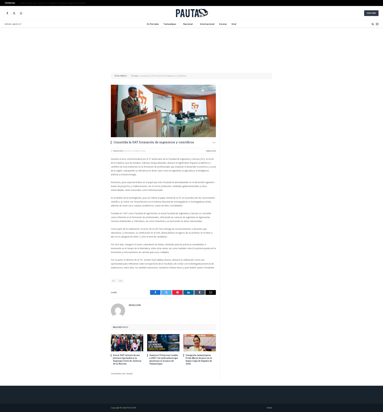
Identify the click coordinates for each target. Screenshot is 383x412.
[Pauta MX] (191, 13)
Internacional (207, 24)
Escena (223, 24)
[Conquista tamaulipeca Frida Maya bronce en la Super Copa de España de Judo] (199, 342)
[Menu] (377, 24)
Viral (233, 24)
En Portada (153, 24)
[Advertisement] (191, 50)
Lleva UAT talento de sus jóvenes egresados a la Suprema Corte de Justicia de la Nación (127, 359)
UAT (121, 280)
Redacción (118, 151)
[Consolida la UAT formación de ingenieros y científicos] (163, 111)
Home (269, 407)
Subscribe (371, 13)
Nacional (188, 24)
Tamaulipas (169, 24)
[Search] (372, 24)
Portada (134, 76)
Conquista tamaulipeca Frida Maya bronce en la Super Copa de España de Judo (199, 359)
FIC (113, 280)
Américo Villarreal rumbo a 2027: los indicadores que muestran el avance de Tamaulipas (163, 359)
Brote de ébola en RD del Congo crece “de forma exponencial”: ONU (53, 3)
